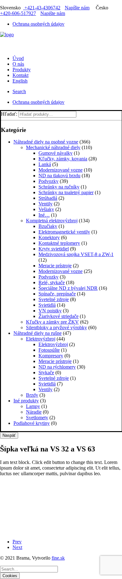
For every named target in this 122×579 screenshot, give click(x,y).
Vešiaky (46, 209)
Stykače (46, 372)
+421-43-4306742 (41, 7)
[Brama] (61, 41)
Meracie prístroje (55, 265)
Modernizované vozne (60, 170)
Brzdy (32, 395)
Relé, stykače (51, 282)
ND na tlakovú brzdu (59, 175)
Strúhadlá (47, 198)
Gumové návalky (55, 153)
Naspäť (9, 435)
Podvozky (48, 181)
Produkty (22, 69)
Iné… (44, 215)
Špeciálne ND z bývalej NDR (68, 288)
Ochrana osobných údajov (38, 24)
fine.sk (58, 558)
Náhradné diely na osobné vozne (45, 141)
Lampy (33, 406)
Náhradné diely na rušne (37, 333)
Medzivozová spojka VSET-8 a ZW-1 (76, 254)
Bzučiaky (47, 226)
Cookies (10, 575)
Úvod (18, 58)
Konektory (49, 237)
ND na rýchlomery (57, 367)
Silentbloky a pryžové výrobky (56, 327)
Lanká (44, 164)
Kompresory (50, 355)
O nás (18, 64)
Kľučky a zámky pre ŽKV (52, 322)
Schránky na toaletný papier (66, 192)
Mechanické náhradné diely (53, 147)
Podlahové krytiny (31, 423)
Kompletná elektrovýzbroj (52, 220)
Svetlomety (37, 417)
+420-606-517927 (18, 13)
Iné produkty (26, 400)
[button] (19, 91)
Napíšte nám (77, 7)
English (20, 80)
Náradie (34, 412)
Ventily (45, 203)
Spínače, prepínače (57, 293)
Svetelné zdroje (53, 299)
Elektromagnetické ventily (64, 231)
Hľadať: (9, 114)
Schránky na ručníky (58, 186)
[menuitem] (67, 24)
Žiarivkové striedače (58, 316)
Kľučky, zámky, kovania (62, 158)
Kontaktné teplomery (59, 243)
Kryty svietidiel (53, 248)
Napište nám (52, 13)
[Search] (29, 568)
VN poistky (50, 310)
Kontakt (20, 75)
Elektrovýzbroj (40, 338)
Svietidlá (47, 305)
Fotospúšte (49, 350)
